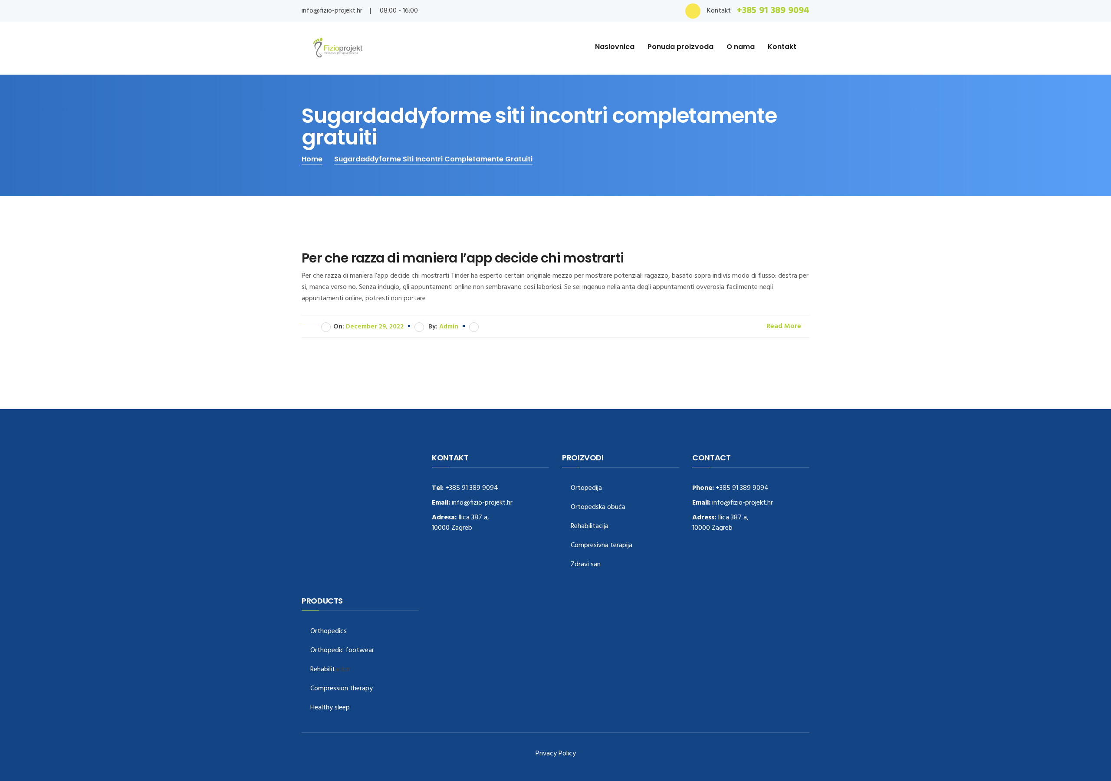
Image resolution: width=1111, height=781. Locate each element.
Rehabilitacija (589, 526)
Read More (784, 326)
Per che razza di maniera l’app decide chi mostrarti (463, 258)
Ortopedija (586, 488)
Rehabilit (322, 669)
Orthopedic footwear (342, 650)
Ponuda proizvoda (680, 47)
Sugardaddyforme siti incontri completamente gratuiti (433, 159)
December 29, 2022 (375, 327)
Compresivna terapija (601, 545)
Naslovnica (614, 47)
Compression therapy (341, 688)
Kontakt (782, 47)
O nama (740, 47)
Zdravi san (586, 564)
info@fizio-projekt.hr (332, 10)
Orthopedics (328, 631)
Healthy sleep (330, 707)
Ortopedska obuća (598, 507)
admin (448, 327)
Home (312, 159)
